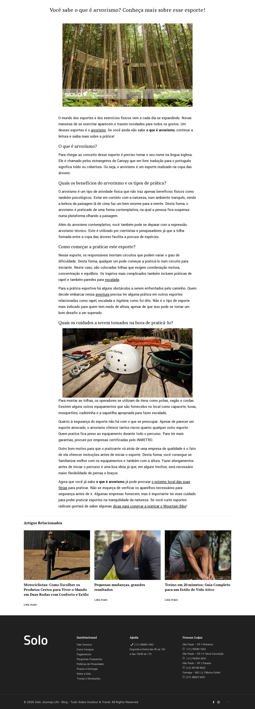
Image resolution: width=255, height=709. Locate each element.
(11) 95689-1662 (144, 645)
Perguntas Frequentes (89, 659)
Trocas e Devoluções (88, 679)
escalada (112, 279)
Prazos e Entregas (87, 669)
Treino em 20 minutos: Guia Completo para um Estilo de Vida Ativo (197, 587)
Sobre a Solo (84, 674)
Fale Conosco (84, 645)
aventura (102, 294)
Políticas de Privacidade (90, 664)
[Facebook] (213, 702)
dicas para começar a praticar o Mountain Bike (149, 506)
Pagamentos (84, 654)
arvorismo (98, 130)
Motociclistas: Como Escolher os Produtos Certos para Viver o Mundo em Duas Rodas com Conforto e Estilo (56, 589)
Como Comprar (85, 649)
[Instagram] (218, 702)
